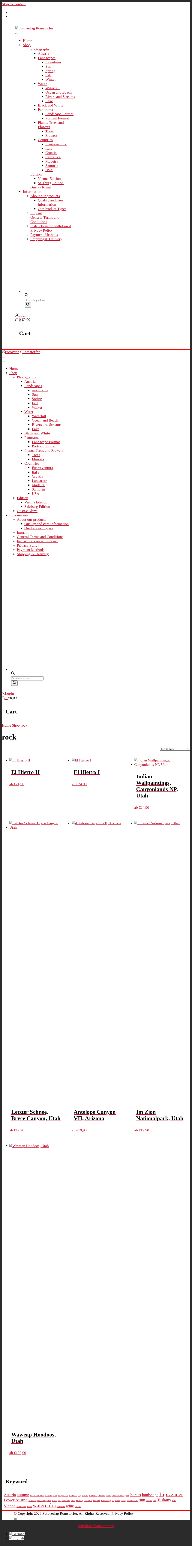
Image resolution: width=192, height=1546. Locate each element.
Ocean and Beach (58, 92)
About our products (45, 196)
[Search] (28, 305)
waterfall (61, 1506)
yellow (78, 1506)
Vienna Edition (49, 178)
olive (48, 1500)
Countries (45, 140)
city (79, 1495)
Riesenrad (66, 1500)
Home (27, 40)
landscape (150, 1494)
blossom (48, 1495)
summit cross (132, 1500)
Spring (50, 71)
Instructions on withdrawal (50, 226)
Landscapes (47, 58)
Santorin (51, 166)
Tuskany (164, 1499)
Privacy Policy (41, 230)
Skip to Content (14, 4)
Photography (40, 49)
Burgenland (63, 1495)
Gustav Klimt (40, 187)
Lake (49, 101)
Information (32, 191)
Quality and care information (50, 202)
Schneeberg (106, 1500)
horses (135, 1494)
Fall (48, 75)
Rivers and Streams (60, 97)
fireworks (93, 1495)
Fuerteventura (56, 144)
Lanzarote (53, 157)
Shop (27, 45)
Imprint (36, 213)
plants (54, 1500)
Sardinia (96, 1500)
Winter (50, 79)
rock (73, 1500)
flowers (101, 1495)
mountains (53, 62)
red (59, 1500)
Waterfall (52, 88)
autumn (23, 1494)
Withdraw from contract (96, 1526)
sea (113, 1500)
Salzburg (79, 1500)
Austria (43, 53)
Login (22, 315)
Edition (36, 174)
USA (49, 170)
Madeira (51, 161)
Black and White (50, 105)
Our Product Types (52, 209)
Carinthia (73, 1495)
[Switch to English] (16, 1538)
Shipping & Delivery (46, 239)
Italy (48, 148)
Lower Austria (16, 1499)
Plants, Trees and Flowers (43, 450)
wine (70, 1505)
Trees (49, 131)
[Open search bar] (26, 294)
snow (117, 1500)
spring (123, 1500)
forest (108, 1495)
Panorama (45, 109)
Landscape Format (59, 114)
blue (55, 1495)
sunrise (149, 1500)
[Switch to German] (17, 1534)
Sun (48, 66)
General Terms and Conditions (44, 219)
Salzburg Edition (51, 183)
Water (42, 84)
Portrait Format (57, 118)
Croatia (51, 153)
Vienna (10, 1505)
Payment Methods (44, 235)
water (29, 1506)
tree (154, 1500)
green (126, 1495)
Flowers (51, 135)
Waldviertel (21, 1506)
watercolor (44, 1505)
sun (142, 1499)
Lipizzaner (171, 1494)
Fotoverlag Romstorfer (59, 1513)
